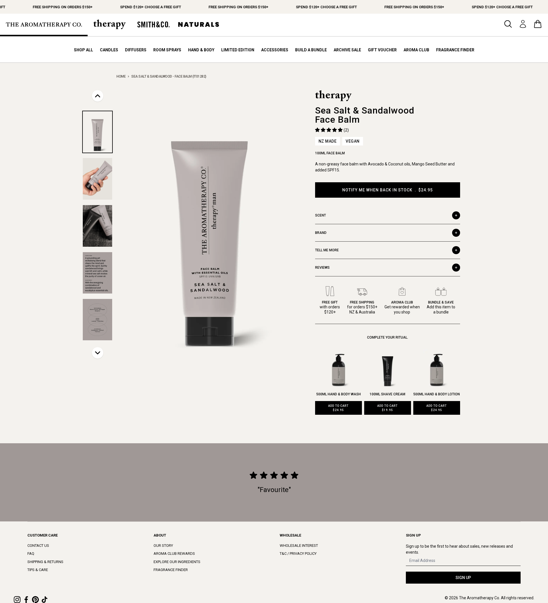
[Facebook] (26, 599)
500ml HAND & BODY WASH (338, 394)
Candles (109, 50)
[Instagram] (17, 599)
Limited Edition (237, 50)
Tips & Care (37, 570)
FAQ (30, 553)
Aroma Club (416, 50)
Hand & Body (201, 50)
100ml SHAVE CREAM (387, 394)
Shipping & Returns (45, 562)
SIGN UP (463, 577)
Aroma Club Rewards (174, 553)
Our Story (163, 545)
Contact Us (38, 545)
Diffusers (135, 50)
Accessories (274, 50)
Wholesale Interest (299, 545)
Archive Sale (347, 50)
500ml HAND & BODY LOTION (436, 394)
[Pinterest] (35, 599)
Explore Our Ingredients (177, 562)
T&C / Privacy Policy (298, 553)
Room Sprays (167, 50)
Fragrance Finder (455, 50)
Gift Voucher (382, 50)
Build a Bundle (311, 50)
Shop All (83, 50)
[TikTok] (44, 599)
